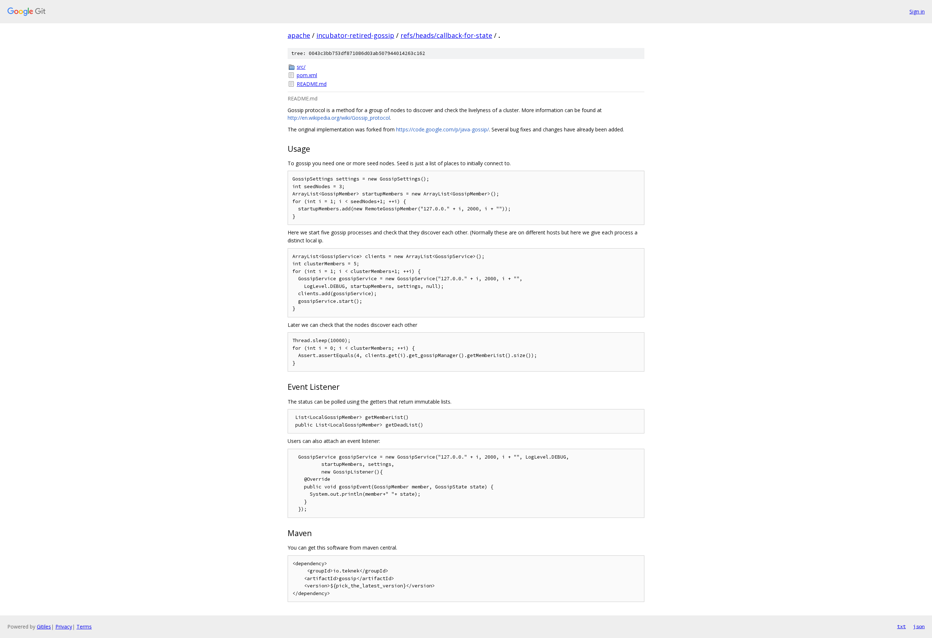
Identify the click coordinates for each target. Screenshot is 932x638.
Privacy (63, 626)
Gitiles (44, 626)
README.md (312, 83)
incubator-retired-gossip (355, 35)
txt (901, 626)
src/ (301, 66)
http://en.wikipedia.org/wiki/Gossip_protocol (339, 117)
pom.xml (307, 75)
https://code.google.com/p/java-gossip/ (442, 129)
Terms (84, 626)
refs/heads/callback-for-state (446, 35)
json (919, 626)
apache (299, 35)
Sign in (917, 11)
